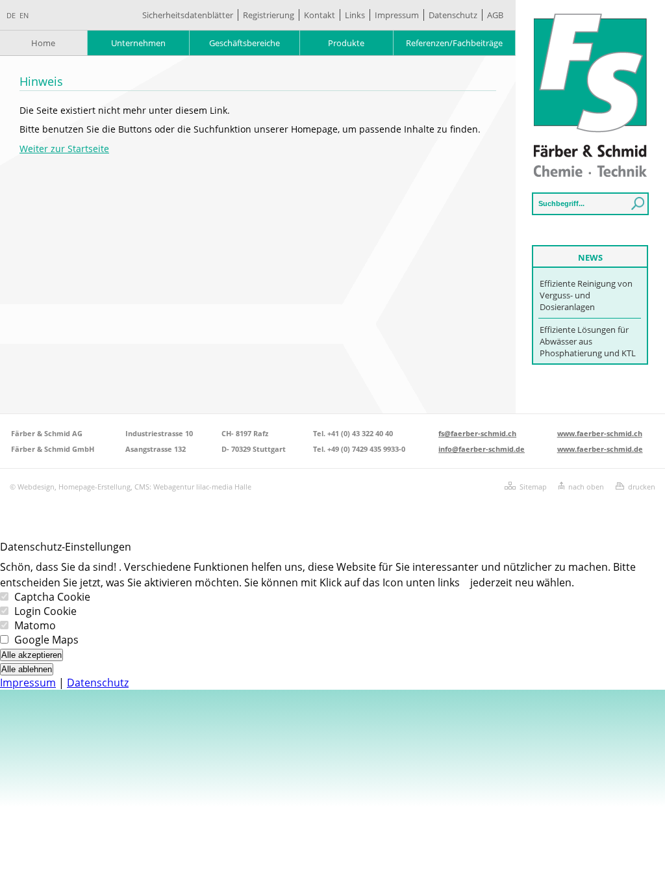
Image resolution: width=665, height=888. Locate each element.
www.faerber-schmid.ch (599, 433)
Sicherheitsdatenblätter (187, 15)
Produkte (346, 43)
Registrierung (268, 15)
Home (43, 43)
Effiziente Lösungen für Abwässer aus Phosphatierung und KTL (588, 341)
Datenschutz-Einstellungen (65, 547)
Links (355, 15)
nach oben (586, 486)
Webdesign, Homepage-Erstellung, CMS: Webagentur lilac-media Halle (134, 486)
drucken (641, 486)
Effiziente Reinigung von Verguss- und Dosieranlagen (586, 295)
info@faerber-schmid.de (481, 449)
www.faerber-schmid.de (600, 449)
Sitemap (533, 486)
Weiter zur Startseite (64, 148)
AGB (495, 15)
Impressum (397, 15)
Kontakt (319, 15)
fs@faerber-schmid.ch (477, 433)
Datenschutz (453, 15)
